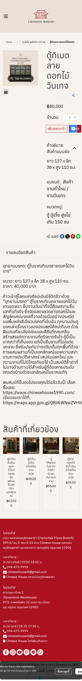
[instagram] (13, 652)
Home (9, 41)
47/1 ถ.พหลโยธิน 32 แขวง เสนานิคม (26, 602)
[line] (33, 652)
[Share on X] (67, 236)
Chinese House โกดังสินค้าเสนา (26, 641)
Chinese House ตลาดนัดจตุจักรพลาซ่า (30, 577)
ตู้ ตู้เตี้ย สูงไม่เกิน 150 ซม (34, 41)
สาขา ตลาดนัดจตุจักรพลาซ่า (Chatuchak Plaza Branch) (38, 538)
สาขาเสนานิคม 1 (13, 592)
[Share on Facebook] (62, 236)
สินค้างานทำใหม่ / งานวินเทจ (60, 189)
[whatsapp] (40, 652)
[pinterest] (26, 652)
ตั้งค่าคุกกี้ (63, 671)
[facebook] (6, 652)
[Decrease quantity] (64, 117)
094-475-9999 (17, 567)
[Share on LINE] (78, 236)
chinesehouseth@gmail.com (27, 572)
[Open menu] (6, 16)
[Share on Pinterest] (73, 236)
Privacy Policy (23, 670)
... (17, 41)
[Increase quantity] (75, 117)
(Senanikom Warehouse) (20, 597)
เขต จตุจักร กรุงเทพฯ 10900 (21, 607)
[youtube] (20, 652)
